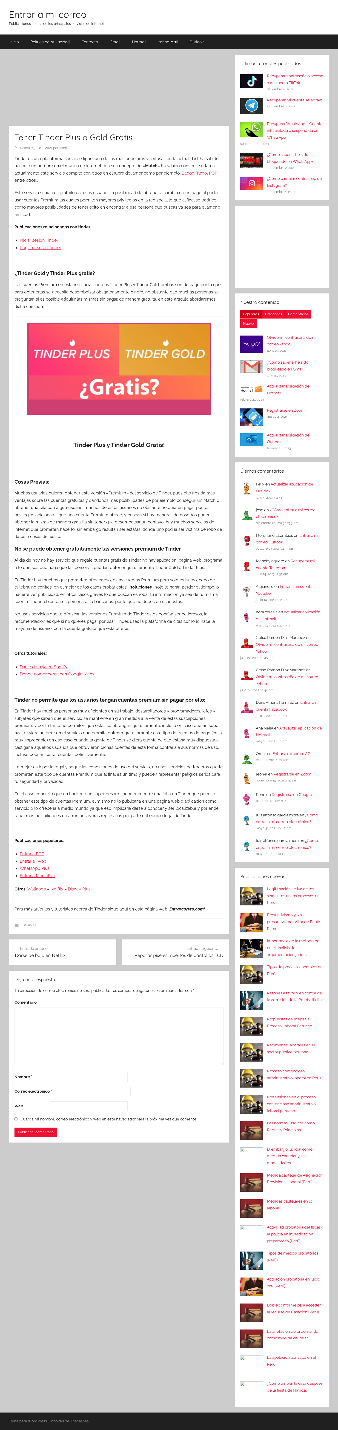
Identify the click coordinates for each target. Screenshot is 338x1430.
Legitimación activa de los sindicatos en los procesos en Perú (293, 896)
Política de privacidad (50, 41)
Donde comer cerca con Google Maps (57, 674)
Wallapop (36, 889)
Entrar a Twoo (33, 861)
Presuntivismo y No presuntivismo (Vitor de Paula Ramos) (293, 922)
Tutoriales (28, 925)
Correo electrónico (33, 1091)
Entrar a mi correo (47, 14)
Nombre (23, 1076)
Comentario (26, 1002)
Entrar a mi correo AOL (292, 753)
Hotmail (139, 41)
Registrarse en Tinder (40, 247)
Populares (251, 314)
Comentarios (298, 314)
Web (18, 1106)
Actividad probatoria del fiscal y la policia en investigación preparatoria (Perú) (295, 1234)
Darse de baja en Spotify (43, 666)
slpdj (63, 148)
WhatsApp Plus (35, 868)
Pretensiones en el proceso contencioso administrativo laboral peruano (291, 1104)
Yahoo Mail (168, 41)
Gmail (115, 41)
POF (213, 173)
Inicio (14, 41)
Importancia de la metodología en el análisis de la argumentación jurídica (295, 948)
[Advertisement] (119, 87)
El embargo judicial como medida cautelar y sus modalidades (289, 1156)
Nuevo (248, 324)
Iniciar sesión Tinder (39, 240)
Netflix (57, 889)
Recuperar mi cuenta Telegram (295, 100)
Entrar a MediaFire (37, 875)
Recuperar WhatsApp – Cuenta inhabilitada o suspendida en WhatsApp (294, 130)
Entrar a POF (32, 853)
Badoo (188, 173)
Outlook (196, 41)
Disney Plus (79, 889)
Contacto (89, 41)
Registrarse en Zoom (286, 410)
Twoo (201, 173)
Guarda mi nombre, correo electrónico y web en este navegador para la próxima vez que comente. (108, 1119)
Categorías (273, 314)
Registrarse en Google (292, 794)
